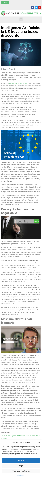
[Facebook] (32, 7)
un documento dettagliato (18, 83)
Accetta (21, 460)
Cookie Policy (20, 475)
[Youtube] (39, 7)
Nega (21, 466)
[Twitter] (36, 7)
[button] (39, 442)
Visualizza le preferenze (21, 471)
